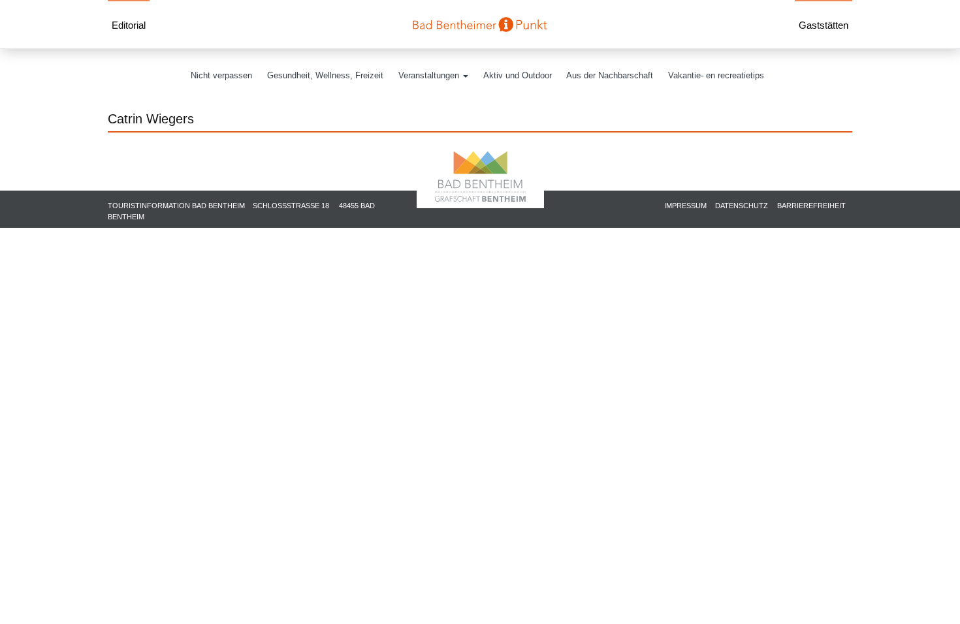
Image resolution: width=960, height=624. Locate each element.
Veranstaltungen (430, 75)
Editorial (129, 25)
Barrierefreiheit (811, 206)
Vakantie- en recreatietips (716, 75)
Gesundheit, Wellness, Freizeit (325, 75)
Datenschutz (741, 206)
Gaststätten (823, 25)
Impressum (685, 206)
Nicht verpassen (221, 75)
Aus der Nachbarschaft (609, 75)
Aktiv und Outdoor (517, 75)
